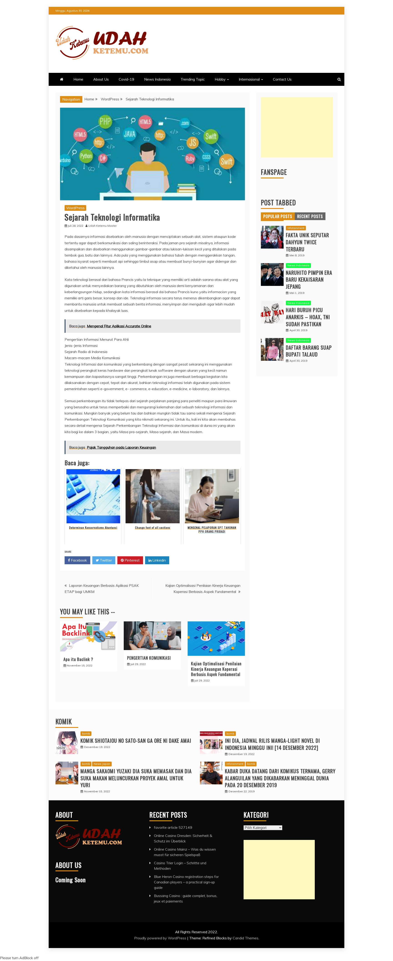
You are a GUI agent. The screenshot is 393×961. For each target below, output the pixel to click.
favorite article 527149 (173, 827)
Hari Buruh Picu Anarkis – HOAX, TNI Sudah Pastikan (308, 317)
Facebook (78, 560)
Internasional (249, 79)
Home (78, 79)
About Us (101, 79)
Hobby (220, 79)
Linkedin (158, 560)
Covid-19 (126, 79)
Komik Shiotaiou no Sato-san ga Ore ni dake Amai (136, 740)
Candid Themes (245, 938)
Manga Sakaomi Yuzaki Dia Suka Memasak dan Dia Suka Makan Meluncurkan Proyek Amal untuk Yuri (136, 778)
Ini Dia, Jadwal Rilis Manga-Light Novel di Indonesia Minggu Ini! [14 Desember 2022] (272, 744)
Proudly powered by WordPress (160, 938)
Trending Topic (193, 79)
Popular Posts (277, 216)
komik (86, 733)
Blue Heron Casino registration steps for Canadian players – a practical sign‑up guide (186, 882)
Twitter (105, 560)
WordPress (75, 208)
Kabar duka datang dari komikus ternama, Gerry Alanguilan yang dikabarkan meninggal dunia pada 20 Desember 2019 (280, 778)
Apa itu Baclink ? (78, 659)
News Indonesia (157, 79)
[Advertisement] (297, 127)
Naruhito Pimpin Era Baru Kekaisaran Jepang (309, 279)
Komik (63, 721)
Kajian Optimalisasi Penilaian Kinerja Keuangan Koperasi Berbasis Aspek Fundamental (216, 669)
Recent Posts (310, 216)
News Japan (102, 763)
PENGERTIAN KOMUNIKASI (149, 658)
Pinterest (132, 560)
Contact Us (282, 79)
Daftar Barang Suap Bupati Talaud (309, 351)
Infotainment (295, 228)
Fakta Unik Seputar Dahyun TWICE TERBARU (307, 242)
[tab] (278, 216)
